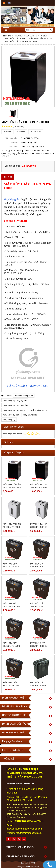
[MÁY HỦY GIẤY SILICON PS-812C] (14, 549)
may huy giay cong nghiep (15, 400)
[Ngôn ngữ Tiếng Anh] (9, 3)
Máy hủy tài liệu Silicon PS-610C (39, 525)
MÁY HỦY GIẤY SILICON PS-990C (11, 684)
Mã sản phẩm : (12, 138)
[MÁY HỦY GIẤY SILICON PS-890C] (41, 668)
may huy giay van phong (14, 410)
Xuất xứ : (14, 142)
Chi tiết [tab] (8, 177)
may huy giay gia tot (24, 395)
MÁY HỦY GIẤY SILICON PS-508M (11, 604)
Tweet (22, 132)
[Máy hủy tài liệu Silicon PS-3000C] (41, 470)
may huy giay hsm (11, 415)
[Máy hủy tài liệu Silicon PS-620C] (14, 509)
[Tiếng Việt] (4, 3)
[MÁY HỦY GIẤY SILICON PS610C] (41, 589)
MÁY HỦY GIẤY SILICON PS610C (38, 604)
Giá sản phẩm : (12, 165)
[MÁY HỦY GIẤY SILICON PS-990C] (14, 668)
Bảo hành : (14, 146)
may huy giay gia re (38, 410)
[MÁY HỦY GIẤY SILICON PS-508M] (14, 589)
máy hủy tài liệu (30, 415)
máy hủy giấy (9, 419)
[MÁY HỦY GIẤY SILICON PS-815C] (41, 549)
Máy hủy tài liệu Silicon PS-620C (12, 525)
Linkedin (36, 132)
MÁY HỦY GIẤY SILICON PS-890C (38, 684)
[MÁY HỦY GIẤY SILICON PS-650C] (14, 628)
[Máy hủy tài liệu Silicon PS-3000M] (14, 470)
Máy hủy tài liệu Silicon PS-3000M (12, 486)
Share (8, 132)
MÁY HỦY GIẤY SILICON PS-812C (11, 565)
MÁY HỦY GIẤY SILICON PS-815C (38, 565)
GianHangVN (33, 867)
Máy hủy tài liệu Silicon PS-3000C (39, 486)
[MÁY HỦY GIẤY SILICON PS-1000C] (28, 76)
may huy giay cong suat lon (15, 405)
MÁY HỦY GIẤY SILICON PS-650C (11, 644)
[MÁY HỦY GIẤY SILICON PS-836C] (41, 628)
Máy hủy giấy (11, 199)
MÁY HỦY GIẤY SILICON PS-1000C (28, 385)
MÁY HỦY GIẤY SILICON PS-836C (38, 644)
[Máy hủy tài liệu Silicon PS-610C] (41, 509)
